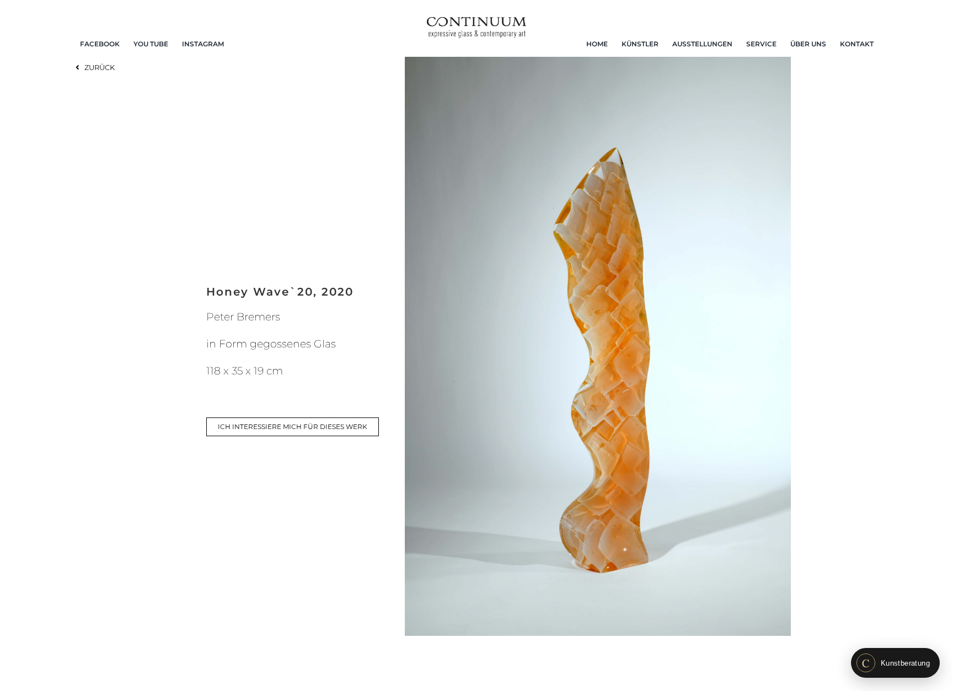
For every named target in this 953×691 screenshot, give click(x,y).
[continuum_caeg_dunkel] (476, 22)
